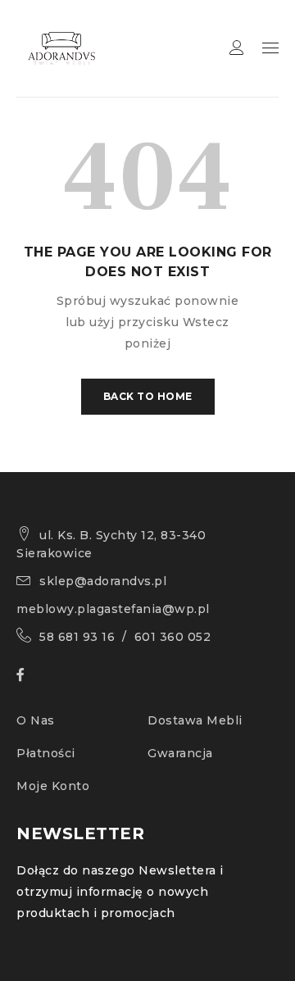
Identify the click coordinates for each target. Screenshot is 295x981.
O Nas (35, 720)
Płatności (45, 753)
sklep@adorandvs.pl (102, 581)
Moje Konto (52, 786)
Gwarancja (180, 753)
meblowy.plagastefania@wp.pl (113, 609)
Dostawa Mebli (195, 720)
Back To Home (148, 396)
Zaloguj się (236, 48)
